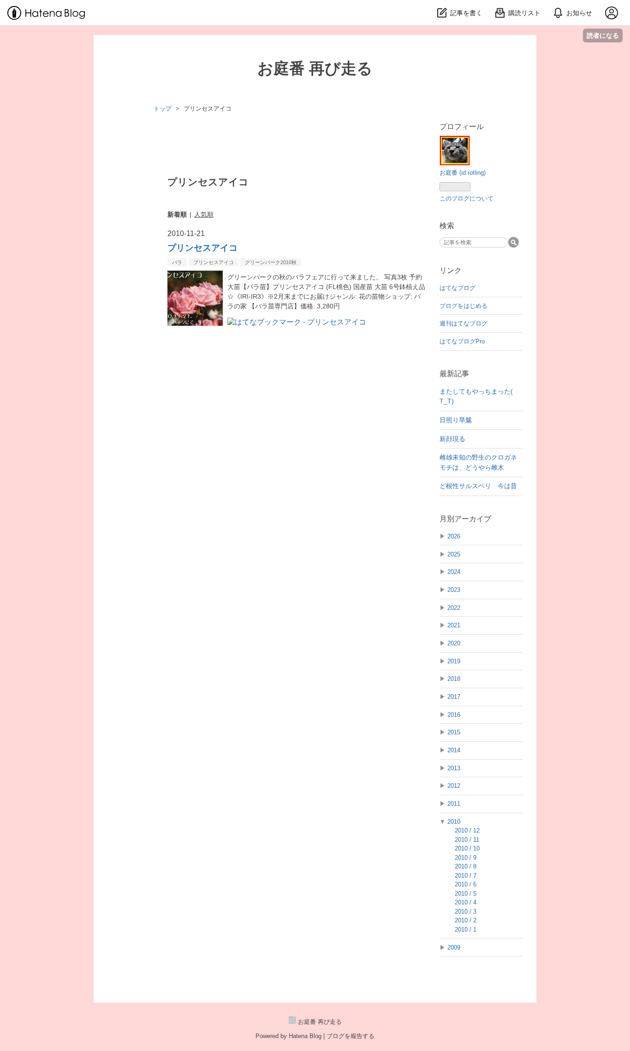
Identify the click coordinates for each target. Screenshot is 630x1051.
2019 (453, 661)
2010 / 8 (465, 866)
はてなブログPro (462, 341)
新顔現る (452, 439)
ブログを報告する (350, 1036)
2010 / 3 (465, 911)
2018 (453, 678)
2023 (453, 589)
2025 (453, 554)
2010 (453, 821)
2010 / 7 (465, 875)
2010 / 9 (465, 857)
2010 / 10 (467, 848)
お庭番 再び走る (315, 68)
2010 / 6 (465, 884)
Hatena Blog (305, 1036)
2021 (453, 625)
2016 (453, 714)
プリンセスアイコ (202, 248)
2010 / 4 (465, 902)
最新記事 (454, 374)
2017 (453, 696)
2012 (453, 785)
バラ (177, 262)
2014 (453, 750)
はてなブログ (457, 287)
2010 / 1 (465, 929)
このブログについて (466, 198)
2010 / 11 (467, 839)
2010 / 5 (465, 893)
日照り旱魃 (456, 420)
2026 (453, 536)
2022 (453, 607)
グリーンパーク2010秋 (271, 262)
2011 (453, 803)
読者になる (603, 35)
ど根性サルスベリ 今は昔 (478, 486)
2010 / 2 (465, 920)
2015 (453, 732)
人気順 (204, 214)
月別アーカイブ (465, 519)
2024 (453, 571)
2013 (453, 768)
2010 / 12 (467, 830)
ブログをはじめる (463, 305)
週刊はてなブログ (463, 323)
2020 (453, 643)
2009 (453, 947)
